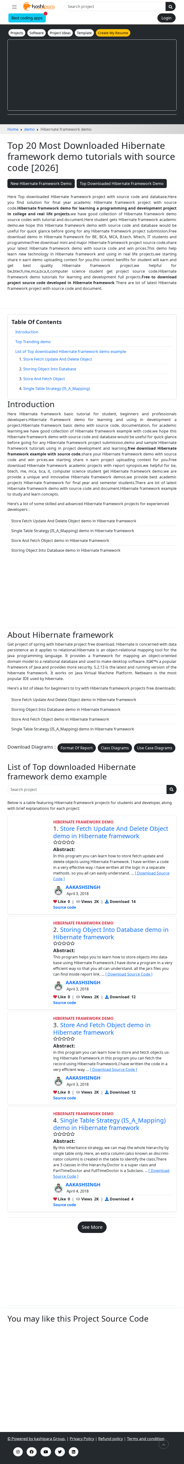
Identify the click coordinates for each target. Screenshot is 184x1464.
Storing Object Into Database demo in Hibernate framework (111, 933)
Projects (17, 33)
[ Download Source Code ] (128, 974)
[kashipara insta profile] (18, 1451)
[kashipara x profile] (60, 1451)
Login (166, 18)
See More (92, 1227)
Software (36, 33)
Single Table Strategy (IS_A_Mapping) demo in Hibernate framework (109, 1124)
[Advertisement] (92, 75)
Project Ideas (60, 33)
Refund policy (110, 1438)
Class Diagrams (115, 748)
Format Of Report (77, 748)
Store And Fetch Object (44, 378)
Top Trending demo (33, 341)
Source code (64, 907)
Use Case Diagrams (154, 748)
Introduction (26, 332)
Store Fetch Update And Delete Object (57, 359)
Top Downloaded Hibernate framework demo (122, 183)
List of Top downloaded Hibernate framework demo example (70, 351)
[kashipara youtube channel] (45, 1451)
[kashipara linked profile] (73, 1451)
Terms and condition (145, 1438)
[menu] (14, 6)
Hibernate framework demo (83, 822)
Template (84, 33)
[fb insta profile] (32, 1451)
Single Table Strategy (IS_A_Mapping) (56, 388)
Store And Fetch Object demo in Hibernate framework (102, 1028)
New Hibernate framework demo (41, 183)
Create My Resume (113, 33)
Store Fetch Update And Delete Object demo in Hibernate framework (110, 832)
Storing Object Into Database (49, 369)
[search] (171, 6)
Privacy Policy (82, 1438)
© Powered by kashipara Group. (36, 1438)
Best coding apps (29, 17)
